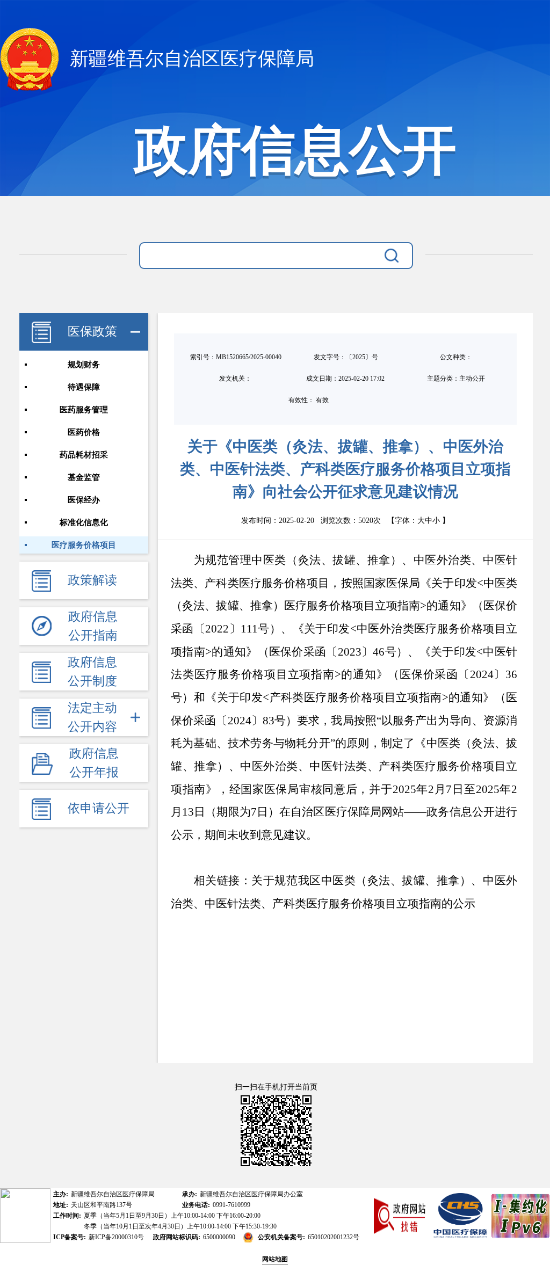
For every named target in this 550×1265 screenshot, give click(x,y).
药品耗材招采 (84, 454)
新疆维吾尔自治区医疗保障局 (189, 58)
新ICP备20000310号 (116, 1237)
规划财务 (84, 364)
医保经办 (84, 500)
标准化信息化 (84, 522)
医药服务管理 (84, 409)
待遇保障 (84, 387)
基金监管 (84, 477)
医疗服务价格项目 (84, 545)
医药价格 (84, 432)
